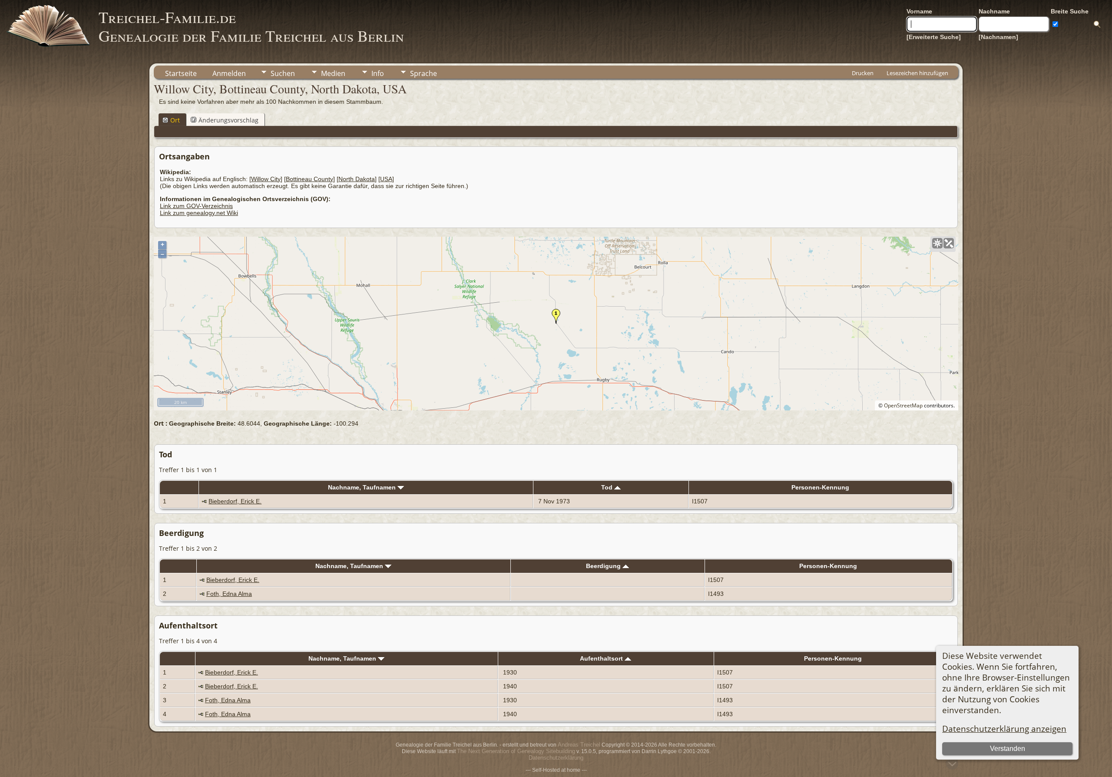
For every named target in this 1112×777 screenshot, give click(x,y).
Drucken (863, 73)
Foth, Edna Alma (229, 593)
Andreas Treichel (579, 744)
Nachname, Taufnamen (362, 487)
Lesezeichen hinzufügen (917, 73)
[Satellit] (948, 243)
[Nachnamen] (998, 36)
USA (386, 178)
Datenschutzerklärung (556, 757)
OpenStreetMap (903, 405)
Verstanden (1007, 748)
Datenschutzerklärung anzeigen (1004, 728)
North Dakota (356, 178)
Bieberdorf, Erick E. (234, 501)
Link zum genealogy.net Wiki (199, 212)
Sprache (423, 73)
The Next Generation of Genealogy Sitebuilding (516, 751)
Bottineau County (309, 178)
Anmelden (229, 73)
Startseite (181, 73)
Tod (607, 487)
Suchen (283, 73)
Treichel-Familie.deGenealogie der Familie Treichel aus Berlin (251, 26)
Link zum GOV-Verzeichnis (196, 205)
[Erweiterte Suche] (934, 36)
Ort (175, 120)
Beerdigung (604, 565)
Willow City (266, 178)
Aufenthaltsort (602, 658)
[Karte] (937, 243)
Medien (333, 73)
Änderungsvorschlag (228, 120)
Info (377, 73)
